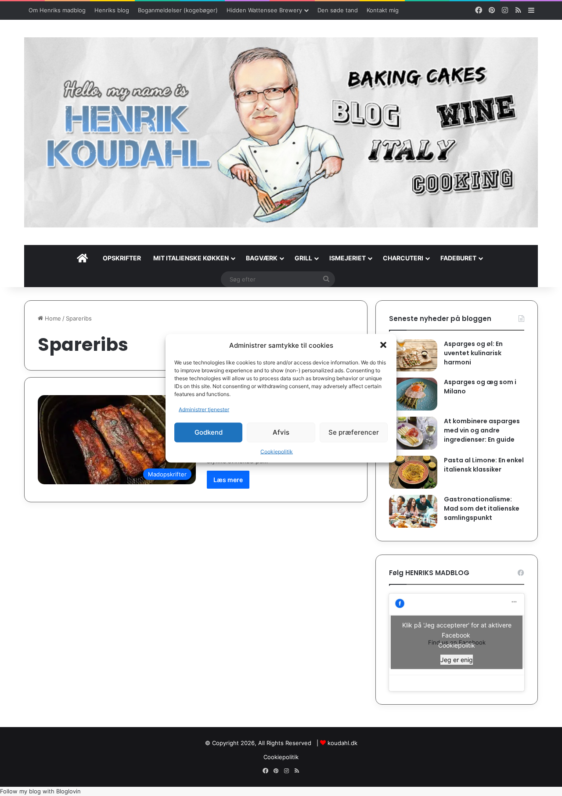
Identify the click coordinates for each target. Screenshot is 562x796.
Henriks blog (111, 10)
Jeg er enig (456, 659)
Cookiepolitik (276, 451)
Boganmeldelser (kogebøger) (178, 10)
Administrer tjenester (204, 409)
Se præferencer (353, 432)
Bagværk (261, 258)
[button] (383, 345)
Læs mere (228, 479)
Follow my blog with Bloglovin (40, 791)
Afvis (281, 432)
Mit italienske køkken (191, 258)
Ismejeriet (347, 258)
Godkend (209, 432)
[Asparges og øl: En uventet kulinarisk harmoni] (413, 355)
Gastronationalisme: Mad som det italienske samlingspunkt (481, 508)
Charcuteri (403, 258)
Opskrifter (122, 258)
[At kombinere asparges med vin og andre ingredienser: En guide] (413, 433)
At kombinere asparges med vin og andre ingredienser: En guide (482, 430)
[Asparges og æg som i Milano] (413, 394)
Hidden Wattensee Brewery (264, 10)
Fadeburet (458, 258)
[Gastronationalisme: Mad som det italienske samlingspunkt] (413, 511)
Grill (303, 258)
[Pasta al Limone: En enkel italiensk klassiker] (413, 472)
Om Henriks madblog (57, 10)
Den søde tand (337, 10)
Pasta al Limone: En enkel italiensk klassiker (484, 465)
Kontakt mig (383, 10)
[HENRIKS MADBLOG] (281, 132)
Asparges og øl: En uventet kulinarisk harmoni (473, 353)
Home (52, 318)
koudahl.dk (342, 742)
